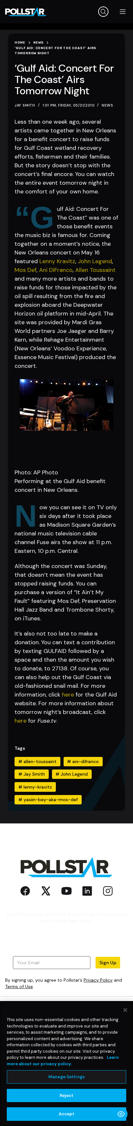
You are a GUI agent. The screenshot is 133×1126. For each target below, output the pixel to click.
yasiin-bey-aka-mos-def (48, 799)
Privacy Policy (98, 980)
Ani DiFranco (56, 270)
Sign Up (107, 963)
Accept (67, 1114)
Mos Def (25, 270)
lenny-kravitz (35, 787)
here (68, 694)
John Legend (95, 261)
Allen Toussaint (95, 270)
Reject (67, 1095)
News (107, 105)
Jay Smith (31, 774)
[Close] (125, 1010)
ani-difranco (83, 761)
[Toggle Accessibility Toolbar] (121, 1114)
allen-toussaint (37, 761)
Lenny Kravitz (57, 261)
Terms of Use (19, 986)
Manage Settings (66, 1077)
